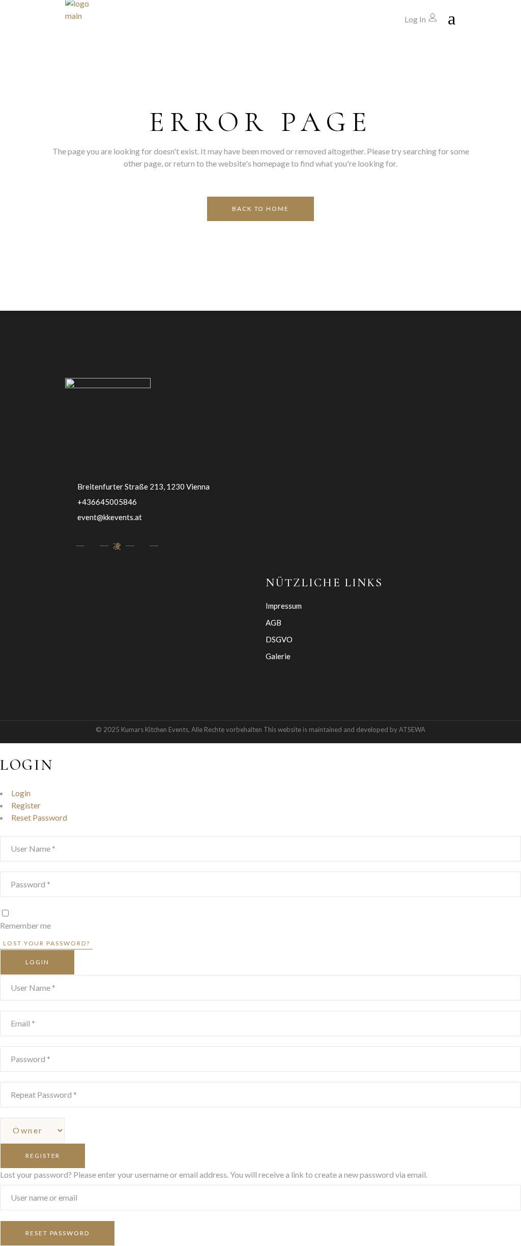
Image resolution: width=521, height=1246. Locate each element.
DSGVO (279, 639)
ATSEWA (412, 729)
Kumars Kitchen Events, (155, 729)
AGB (273, 622)
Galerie (278, 656)
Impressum (284, 605)
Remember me (25, 925)
